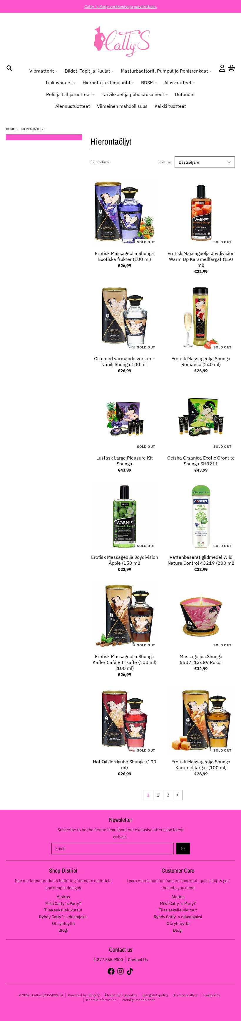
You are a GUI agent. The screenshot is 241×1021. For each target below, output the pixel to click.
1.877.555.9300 (108, 959)
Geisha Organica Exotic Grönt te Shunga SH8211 (201, 461)
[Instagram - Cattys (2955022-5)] (120, 971)
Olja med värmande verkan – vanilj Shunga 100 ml (124, 361)
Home (10, 129)
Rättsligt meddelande (138, 999)
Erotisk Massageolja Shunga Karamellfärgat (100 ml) (200, 764)
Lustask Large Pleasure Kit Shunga (124, 461)
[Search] (9, 68)
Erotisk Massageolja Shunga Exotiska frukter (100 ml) (124, 256)
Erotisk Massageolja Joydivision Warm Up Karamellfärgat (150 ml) (201, 259)
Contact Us (138, 959)
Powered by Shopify (84, 995)
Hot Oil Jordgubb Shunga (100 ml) (124, 764)
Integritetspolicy (155, 995)
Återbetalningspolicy (121, 995)
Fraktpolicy (211, 995)
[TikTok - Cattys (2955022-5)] (129, 971)
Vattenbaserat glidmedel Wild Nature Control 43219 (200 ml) (201, 560)
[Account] (222, 68)
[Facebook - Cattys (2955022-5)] (111, 971)
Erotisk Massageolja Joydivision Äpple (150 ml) (124, 560)
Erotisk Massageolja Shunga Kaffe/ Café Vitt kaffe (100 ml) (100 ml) (124, 662)
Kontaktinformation (101, 999)
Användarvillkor (185, 995)
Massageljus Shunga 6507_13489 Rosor (201, 659)
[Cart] (231, 68)
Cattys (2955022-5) (47, 995)
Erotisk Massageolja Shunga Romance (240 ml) (200, 361)
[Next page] (177, 795)
